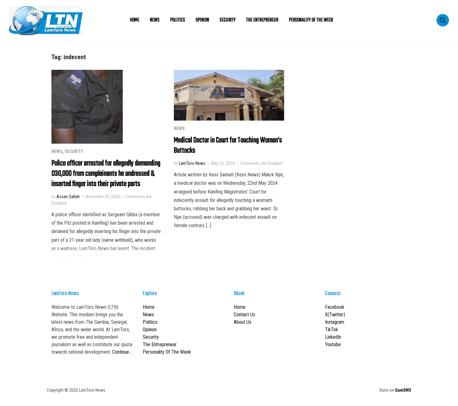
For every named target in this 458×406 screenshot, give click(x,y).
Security (228, 20)
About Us (242, 322)
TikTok (331, 329)
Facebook (334, 307)
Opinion (202, 20)
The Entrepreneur (262, 20)
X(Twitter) (335, 315)
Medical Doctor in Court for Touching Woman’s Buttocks (228, 145)
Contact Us (244, 315)
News (155, 20)
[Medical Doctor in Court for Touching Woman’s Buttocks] (229, 95)
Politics (177, 20)
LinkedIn (333, 337)
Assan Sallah (68, 196)
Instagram (334, 322)
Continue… (122, 352)
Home (134, 20)
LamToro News (192, 163)
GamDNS (403, 390)
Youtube (333, 344)
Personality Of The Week (311, 20)
